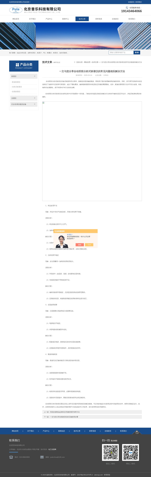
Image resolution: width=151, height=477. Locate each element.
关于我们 (32, 19)
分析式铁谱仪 (17, 87)
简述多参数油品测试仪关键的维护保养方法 (65, 412)
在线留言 (131, 2)
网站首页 (15, 19)
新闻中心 (65, 19)
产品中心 (49, 19)
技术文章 (82, 19)
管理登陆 (107, 475)
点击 (34, 76)
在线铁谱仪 (16, 91)
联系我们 (139, 2)
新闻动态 (61, 431)
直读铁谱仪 (16, 82)
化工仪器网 (52, 449)
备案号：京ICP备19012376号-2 (82, 475)
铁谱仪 (13, 76)
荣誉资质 (98, 19)
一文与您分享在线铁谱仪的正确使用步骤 (64, 417)
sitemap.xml (98, 475)
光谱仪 (13, 98)
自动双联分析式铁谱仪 (53, 94)
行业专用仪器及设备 (18, 104)
